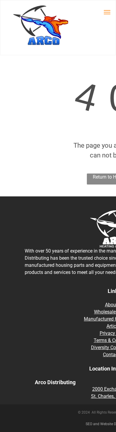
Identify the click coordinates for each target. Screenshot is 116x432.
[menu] (107, 12)
